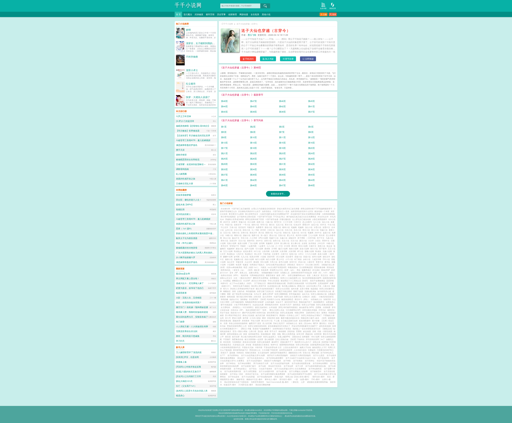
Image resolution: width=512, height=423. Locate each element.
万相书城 (266, 254)
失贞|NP (246, 280)
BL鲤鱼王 (249, 254)
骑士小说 (315, 230)
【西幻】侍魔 (245, 328)
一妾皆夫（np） (238, 270)
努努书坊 (251, 240)
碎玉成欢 (316, 270)
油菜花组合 (266, 211)
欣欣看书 (289, 256)
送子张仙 (253, 368)
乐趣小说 (283, 238)
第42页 (282, 106)
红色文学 (297, 224)
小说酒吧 (230, 264)
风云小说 (227, 238)
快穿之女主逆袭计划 (292, 296)
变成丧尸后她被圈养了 (262, 328)
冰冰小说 (237, 230)
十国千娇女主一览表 (281, 211)
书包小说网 (255, 320)
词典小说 (235, 232)
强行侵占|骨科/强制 (244, 296)
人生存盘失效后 (300, 350)
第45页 (311, 101)
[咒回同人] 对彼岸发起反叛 (188, 366)
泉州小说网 (316, 256)
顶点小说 (325, 222)
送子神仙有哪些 (245, 363)
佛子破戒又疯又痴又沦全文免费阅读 (301, 216)
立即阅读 (309, 58)
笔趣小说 (323, 230)
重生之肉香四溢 (288, 334)
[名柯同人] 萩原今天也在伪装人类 (191, 390)
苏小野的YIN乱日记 (233, 315)
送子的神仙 (310, 360)
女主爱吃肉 (225, 307)
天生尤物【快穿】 (312, 264)
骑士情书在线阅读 (228, 216)
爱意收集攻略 (319, 267)
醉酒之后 (301, 286)
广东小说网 (253, 243)
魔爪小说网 (283, 248)
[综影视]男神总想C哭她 (319, 344)
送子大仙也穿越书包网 (280, 363)
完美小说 (282, 235)
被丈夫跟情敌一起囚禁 (254, 339)
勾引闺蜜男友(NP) (293, 310)
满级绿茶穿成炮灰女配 (276, 283)
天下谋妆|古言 (260, 283)
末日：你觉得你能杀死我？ (189, 302)
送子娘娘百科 (316, 371)
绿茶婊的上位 (316, 299)
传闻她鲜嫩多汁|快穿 (270, 272)
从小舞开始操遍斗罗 (185, 257)
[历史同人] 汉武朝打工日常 (188, 376)
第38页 (282, 111)
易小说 (261, 232)
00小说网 (251, 222)
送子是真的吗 (324, 358)
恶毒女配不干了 (286, 342)
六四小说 (271, 230)
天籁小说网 (327, 251)
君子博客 (301, 238)
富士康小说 (285, 243)
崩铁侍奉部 (181, 154)
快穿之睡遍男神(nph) (296, 275)
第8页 (311, 131)
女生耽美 (255, 14)
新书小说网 (283, 262)
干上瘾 (276, 320)
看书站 (327, 262)
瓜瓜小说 (279, 224)
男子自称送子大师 (261, 363)
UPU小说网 (263, 238)
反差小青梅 (304, 288)
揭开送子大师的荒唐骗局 (278, 355)
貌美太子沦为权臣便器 (186, 238)
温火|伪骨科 (267, 296)
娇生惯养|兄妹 (273, 312)
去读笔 (304, 243)
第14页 (253, 142)
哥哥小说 (264, 224)
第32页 (311, 163)
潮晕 (229, 294)
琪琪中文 (325, 240)
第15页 (282, 142)
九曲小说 (329, 238)
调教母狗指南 (182, 169)
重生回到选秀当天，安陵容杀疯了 (192, 316)
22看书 (234, 222)
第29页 (224, 163)
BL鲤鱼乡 (238, 251)
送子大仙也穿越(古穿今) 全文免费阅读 (290, 368)
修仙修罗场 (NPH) (306, 307)
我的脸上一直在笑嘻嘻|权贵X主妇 (306, 328)
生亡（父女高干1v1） (186, 385)
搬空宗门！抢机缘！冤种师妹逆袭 (192, 307)
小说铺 (263, 256)
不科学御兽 (192, 56)
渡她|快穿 (237, 320)
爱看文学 (306, 224)
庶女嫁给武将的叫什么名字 (249, 211)
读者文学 (237, 224)
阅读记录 (332, 8)
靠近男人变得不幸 (258, 286)
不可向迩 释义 (279, 216)
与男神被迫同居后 (257, 275)
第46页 (282, 101)
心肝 (303, 382)
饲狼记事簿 (299, 312)
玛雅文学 (251, 227)
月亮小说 (273, 262)
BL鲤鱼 (318, 251)
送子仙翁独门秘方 (249, 366)
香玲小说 (224, 240)
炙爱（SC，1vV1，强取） (324, 272)
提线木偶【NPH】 (184, 204)
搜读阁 (256, 262)
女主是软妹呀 (263, 352)
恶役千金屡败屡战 (317, 280)
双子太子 (273, 331)
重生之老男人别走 (276, 310)
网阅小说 (238, 235)
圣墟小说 (298, 256)
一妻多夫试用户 (245, 278)
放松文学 (326, 256)
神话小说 (246, 230)
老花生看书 (247, 251)
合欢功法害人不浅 (313, 286)
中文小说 (331, 224)
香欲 (298, 270)
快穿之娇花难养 (263, 342)
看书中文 (278, 222)
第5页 (224, 131)
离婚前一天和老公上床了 (289, 315)
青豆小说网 (303, 246)
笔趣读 (245, 264)
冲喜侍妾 (258, 347)
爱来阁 (267, 248)
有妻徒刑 (311, 350)
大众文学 (248, 262)
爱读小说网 (236, 318)
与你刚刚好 (236, 342)
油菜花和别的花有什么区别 (302, 211)
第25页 (224, 158)
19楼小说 (229, 235)
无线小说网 (231, 243)
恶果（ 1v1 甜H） (184, 228)
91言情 (287, 246)
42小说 (303, 232)
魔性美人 (323, 323)
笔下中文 (320, 238)
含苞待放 (291, 331)
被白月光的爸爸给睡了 (265, 288)
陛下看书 (323, 248)
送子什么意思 (319, 355)
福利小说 (255, 224)
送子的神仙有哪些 (321, 363)
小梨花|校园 (327, 331)
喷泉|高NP (325, 270)
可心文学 (224, 227)
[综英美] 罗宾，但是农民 (187, 357)
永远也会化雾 (258, 304)
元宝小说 (227, 232)
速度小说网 (242, 243)
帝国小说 (229, 224)
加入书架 (269, 58)
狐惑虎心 (180, 395)
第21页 (224, 153)
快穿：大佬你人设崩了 (198, 97)
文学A (276, 243)
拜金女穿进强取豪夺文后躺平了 (305, 326)
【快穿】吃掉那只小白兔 (270, 299)
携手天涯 (180, 149)
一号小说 (246, 224)
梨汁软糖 (315, 320)
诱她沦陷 (309, 334)
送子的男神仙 (233, 355)
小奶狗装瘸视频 (328, 214)
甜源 (245, 334)
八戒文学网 (316, 259)
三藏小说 (269, 222)
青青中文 (319, 262)
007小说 (257, 251)
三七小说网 (313, 235)
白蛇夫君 (257, 296)
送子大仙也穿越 (249, 376)
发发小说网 (304, 248)
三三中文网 (287, 222)
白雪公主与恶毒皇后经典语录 (263, 208)
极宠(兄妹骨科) (261, 307)
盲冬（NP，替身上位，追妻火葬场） (245, 272)
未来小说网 (322, 254)
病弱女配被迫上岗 (234, 334)
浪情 (234, 291)
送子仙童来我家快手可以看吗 (300, 374)
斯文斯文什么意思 (236, 214)
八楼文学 (310, 262)
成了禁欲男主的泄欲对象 (242, 294)
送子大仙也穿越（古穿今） (248, 23)
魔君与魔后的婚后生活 (290, 318)
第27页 (282, 158)
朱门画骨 (180, 321)
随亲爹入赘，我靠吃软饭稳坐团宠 (192, 312)
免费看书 (259, 227)
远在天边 (305, 294)
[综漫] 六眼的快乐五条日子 (188, 371)
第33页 (224, 169)
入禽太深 (315, 275)
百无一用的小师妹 (240, 331)
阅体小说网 (293, 248)
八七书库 (253, 238)
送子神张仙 (231, 363)
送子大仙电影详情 (267, 371)
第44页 (224, 106)
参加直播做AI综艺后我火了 (279, 326)
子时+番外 (315, 379)
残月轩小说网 (301, 235)
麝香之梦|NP (268, 294)
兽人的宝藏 (267, 323)
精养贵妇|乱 (226, 270)
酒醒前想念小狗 (294, 352)
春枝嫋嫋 (282, 331)
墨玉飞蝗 (252, 34)
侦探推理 (232, 14)
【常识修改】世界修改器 (187, 130)
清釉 (279, 334)
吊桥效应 (240, 352)
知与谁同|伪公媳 (324, 291)
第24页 (311, 153)
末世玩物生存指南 (309, 310)
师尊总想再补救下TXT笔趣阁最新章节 (316, 208)
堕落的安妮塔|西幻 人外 (237, 326)
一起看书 (261, 246)
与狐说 (263, 267)
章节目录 (289, 58)
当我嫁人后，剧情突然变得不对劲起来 (296, 272)
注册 (325, 14)
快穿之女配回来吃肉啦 (257, 326)
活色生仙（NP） (237, 310)
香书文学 (224, 246)
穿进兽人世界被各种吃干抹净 (242, 288)
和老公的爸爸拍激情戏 (238, 323)
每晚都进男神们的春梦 (254, 302)
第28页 (311, 158)
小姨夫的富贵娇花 (326, 296)
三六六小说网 (310, 254)
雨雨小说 (269, 232)
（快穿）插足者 (253, 270)
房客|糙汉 (291, 264)
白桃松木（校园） (309, 296)
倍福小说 (286, 232)
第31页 (282, 163)
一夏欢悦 (295, 382)
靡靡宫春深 (270, 275)
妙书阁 (236, 256)
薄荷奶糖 (224, 299)
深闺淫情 (327, 299)
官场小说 (306, 352)
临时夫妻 (295, 288)
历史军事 (221, 14)
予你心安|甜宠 (273, 280)
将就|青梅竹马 (272, 315)
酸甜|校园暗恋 (287, 299)
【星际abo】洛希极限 (300, 336)
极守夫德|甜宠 (226, 304)
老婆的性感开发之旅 (185, 178)
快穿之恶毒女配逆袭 (324, 304)
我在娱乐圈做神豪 (262, 384)
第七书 (228, 318)
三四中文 (297, 222)
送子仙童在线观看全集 (301, 363)
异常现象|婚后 (295, 294)
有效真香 (264, 270)
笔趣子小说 (274, 238)
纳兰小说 (314, 248)
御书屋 (245, 318)
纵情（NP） (282, 275)
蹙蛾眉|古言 (237, 280)
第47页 (253, 101)
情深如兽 (330, 267)
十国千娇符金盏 (271, 219)
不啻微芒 (227, 339)
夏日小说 (303, 240)
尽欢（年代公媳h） (185, 242)
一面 (296, 379)
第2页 (253, 126)
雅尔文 (272, 224)
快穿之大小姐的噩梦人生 (290, 278)
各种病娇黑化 (253, 334)
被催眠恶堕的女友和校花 (187, 159)
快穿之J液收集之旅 (319, 294)
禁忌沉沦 (324, 275)
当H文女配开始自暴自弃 (276, 264)
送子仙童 (262, 366)
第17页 (224, 147)
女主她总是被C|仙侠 (289, 320)
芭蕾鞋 (299, 331)
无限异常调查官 (257, 382)
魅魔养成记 (306, 270)
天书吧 (274, 248)
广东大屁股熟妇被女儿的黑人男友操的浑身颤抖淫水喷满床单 (205, 252)
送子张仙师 (289, 366)
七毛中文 (240, 254)
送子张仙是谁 (234, 376)
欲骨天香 (300, 334)
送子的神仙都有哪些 (275, 358)
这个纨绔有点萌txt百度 (246, 216)
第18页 (253, 147)
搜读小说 (268, 227)
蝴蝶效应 (227, 291)
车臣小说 (244, 238)
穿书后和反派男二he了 (315, 339)
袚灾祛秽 (235, 336)
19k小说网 (315, 336)
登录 (334, 14)
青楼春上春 (181, 361)
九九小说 (244, 256)
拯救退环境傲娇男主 (278, 352)
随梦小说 (255, 235)
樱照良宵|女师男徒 (260, 278)
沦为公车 (257, 294)
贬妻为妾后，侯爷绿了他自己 (190, 288)
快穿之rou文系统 (283, 288)
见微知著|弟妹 (310, 291)
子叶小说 (326, 259)
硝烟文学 (292, 238)
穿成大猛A (278, 376)
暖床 (264, 318)
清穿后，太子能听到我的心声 (201, 43)
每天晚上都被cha (289, 286)
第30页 (253, 163)
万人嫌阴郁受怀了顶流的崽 (189, 352)
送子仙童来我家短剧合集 (316, 366)
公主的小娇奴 (255, 318)
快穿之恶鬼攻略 (286, 312)
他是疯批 (314, 288)
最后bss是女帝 (183, 273)
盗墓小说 (326, 232)
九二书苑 (255, 230)
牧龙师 (238, 264)
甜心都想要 (269, 339)
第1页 (224, 126)
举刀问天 (180, 340)
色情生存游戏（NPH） (230, 275)
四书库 (263, 230)
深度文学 (233, 240)
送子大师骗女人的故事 (299, 371)
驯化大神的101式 (184, 381)
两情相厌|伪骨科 (272, 304)
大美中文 (284, 254)
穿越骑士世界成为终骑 (234, 219)
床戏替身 (245, 320)
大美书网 (265, 251)
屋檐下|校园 (298, 291)
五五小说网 (228, 251)
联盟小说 (277, 227)
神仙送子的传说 (275, 366)
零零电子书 (234, 246)
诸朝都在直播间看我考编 (317, 382)
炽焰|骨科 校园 (273, 318)
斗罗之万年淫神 (183, 116)
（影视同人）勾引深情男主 (242, 307)
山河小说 (229, 230)
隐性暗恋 (296, 304)
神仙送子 (241, 358)
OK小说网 (264, 262)
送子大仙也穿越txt (255, 360)
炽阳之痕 (316, 342)
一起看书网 (251, 246)
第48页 (224, 101)
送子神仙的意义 (241, 368)
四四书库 (271, 256)
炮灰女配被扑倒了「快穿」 (257, 310)
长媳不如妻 (278, 296)
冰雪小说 (317, 227)
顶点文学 (230, 262)
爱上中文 (290, 235)
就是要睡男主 (319, 302)
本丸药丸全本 (323, 216)
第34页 (253, 169)
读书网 (262, 243)
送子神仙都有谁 (316, 368)
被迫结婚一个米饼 (321, 211)
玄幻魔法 (187, 14)
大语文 (318, 240)
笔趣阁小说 (238, 259)
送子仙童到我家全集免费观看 (273, 374)
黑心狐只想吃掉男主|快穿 (251, 336)
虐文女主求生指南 (258, 280)
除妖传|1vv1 (236, 312)
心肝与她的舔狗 (237, 302)
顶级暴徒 (244, 299)
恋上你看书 (307, 222)
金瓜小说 (315, 224)
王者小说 (233, 227)
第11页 (282, 137)
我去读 (329, 246)
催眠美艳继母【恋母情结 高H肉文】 (193, 125)
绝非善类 (227, 342)
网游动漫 (243, 14)
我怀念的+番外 (318, 376)
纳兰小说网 (260, 259)
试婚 (319, 331)
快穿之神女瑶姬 (302, 344)
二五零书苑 (311, 238)
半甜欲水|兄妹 (248, 347)
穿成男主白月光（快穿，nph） (282, 270)
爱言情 (294, 246)
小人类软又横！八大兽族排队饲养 (192, 326)
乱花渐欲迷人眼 (274, 286)
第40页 (224, 111)
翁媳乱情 (180, 209)
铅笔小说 (293, 254)
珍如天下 (279, 302)
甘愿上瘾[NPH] (284, 336)
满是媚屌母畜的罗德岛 (186, 145)
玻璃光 (324, 312)
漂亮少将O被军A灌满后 (288, 307)
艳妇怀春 (244, 275)
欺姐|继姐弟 (266, 334)
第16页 (311, 142)
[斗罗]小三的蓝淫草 (185, 121)
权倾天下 (224, 352)
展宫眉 (228, 336)
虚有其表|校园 (325, 326)
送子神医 (287, 360)
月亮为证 (322, 310)
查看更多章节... (278, 193)
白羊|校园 (273, 307)
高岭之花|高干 (279, 323)
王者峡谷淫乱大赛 (184, 183)
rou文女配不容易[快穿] (277, 267)
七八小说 (317, 222)
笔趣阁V (269, 243)
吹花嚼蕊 (227, 280)
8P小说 (300, 251)
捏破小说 (246, 235)
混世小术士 (192, 70)
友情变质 (318, 334)
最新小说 (229, 259)
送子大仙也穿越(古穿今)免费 (253, 355)
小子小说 (289, 259)
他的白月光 (234, 299)
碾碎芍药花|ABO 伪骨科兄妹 (254, 312)
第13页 (224, 142)
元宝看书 (275, 254)
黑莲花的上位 (255, 350)
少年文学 (321, 243)
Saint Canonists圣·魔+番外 (277, 382)
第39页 (253, 111)
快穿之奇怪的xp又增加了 (311, 315)
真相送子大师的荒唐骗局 (301, 355)
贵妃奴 (260, 331)
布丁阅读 (298, 259)
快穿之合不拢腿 (308, 304)
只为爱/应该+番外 (245, 384)
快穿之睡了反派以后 (265, 291)
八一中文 (279, 246)
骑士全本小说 (267, 320)
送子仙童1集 (282, 371)
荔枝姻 (232, 352)
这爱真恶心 (330, 302)
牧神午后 (274, 344)
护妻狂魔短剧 (285, 219)
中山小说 (278, 232)
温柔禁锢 (330, 280)
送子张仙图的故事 (265, 376)
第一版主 (264, 235)
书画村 (243, 246)
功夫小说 (288, 230)
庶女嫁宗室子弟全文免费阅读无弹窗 (305, 214)
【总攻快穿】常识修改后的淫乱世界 (193, 135)
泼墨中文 (326, 227)
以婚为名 (241, 291)
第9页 (224, 137)
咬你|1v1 (300, 264)
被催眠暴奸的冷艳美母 (186, 247)
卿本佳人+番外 (271, 379)
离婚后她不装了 (305, 302)
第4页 (311, 126)
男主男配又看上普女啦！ (187, 278)
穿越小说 (242, 222)
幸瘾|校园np (293, 267)
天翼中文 (312, 246)
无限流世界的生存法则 (186, 331)
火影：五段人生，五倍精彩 (189, 297)
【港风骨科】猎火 (312, 312)
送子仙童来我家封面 (233, 371)
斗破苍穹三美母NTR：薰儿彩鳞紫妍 (193, 140)
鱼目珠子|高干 (286, 304)
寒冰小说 (288, 224)
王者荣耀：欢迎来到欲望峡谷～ (191, 164)
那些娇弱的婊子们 (240, 350)
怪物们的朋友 (250, 352)
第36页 (311, 169)
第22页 (253, 153)
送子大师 (299, 366)
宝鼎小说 (295, 232)
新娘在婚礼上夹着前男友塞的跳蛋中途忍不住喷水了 (200, 233)
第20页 (311, 147)
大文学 (311, 240)
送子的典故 (298, 360)
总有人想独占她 (281, 339)
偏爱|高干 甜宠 (255, 323)
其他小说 (266, 14)
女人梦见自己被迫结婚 (301, 219)
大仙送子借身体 (266, 368)
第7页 (282, 131)
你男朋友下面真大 (257, 264)
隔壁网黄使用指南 (286, 344)
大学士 (301, 254)
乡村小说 (306, 259)
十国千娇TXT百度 (264, 216)
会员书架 (323, 8)
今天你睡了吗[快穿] (270, 350)
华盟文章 (239, 262)
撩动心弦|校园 (248, 315)
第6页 (253, 131)
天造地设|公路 (238, 344)
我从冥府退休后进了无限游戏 (236, 382)
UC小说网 (280, 256)
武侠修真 (199, 14)
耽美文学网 (254, 256)
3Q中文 (323, 224)
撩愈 (274, 334)
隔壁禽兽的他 (237, 339)
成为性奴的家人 (183, 214)
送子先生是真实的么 (256, 358)
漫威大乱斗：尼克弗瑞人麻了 (190, 283)
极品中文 (235, 238)
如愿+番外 (304, 379)
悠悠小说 (321, 246)
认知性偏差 (269, 302)
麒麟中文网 (228, 256)
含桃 (314, 331)
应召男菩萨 (253, 299)
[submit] (265, 5)
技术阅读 (312, 243)
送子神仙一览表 (237, 374)
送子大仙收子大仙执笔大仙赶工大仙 (301, 358)
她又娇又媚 (260, 315)
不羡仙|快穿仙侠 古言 (273, 347)
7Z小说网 (259, 248)
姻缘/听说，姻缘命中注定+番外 (249, 379)
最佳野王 (275, 342)
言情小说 (244, 232)
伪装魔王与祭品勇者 (283, 291)
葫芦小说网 (249, 248)
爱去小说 (273, 235)
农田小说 (268, 240)
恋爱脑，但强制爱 (322, 307)
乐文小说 (242, 240)
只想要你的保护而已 (325, 350)
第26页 (253, 158)
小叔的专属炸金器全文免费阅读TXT (274, 214)
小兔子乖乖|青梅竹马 (242, 304)
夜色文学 (253, 232)
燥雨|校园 (231, 296)
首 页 (178, 14)
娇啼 (188, 29)
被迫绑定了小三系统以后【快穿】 (295, 280)
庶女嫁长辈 (225, 208)
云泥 (235, 278)
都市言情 (210, 14)
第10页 (253, 137)
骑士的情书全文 (251, 214)
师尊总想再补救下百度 (254, 219)
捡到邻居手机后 (291, 302)
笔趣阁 (294, 227)
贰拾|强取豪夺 (305, 320)
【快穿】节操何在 (297, 339)
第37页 (311, 111)
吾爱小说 (260, 222)
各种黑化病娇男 (285, 350)
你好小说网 (249, 259)
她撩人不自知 (305, 347)
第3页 (282, 126)
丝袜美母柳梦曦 (183, 194)
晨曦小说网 (309, 251)
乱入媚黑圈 (181, 173)
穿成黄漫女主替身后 (261, 344)
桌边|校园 (307, 331)
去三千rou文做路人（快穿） (241, 283)
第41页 (311, 106)
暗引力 (226, 288)
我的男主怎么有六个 (303, 342)
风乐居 (322, 235)
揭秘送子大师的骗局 (273, 360)
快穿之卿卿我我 (281, 294)
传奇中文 (293, 262)
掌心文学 (258, 254)
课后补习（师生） (302, 299)
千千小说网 (188, 5)
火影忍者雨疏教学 (319, 219)
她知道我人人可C (319, 347)
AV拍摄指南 (251, 291)
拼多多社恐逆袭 (249, 342)
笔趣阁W (230, 248)
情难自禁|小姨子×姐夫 (310, 318)
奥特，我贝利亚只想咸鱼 (187, 336)
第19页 (282, 147)
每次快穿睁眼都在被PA (311, 278)
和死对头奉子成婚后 (241, 286)
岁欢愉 (248, 344)
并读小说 (302, 262)
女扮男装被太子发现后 (282, 328)
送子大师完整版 (250, 371)
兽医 (309, 275)
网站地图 (315, 352)
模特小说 (286, 227)
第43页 (253, 106)
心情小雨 (252, 331)
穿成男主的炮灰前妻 (295, 283)
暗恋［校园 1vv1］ (251, 267)
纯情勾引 (224, 283)
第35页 (282, 169)
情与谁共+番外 (285, 379)
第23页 (282, 153)
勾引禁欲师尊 (311, 283)
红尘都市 (191, 83)
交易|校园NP (323, 283)
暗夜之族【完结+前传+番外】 (297, 376)
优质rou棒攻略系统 (234, 267)
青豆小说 (306, 230)
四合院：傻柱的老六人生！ (189, 199)
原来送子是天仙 (252, 374)
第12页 (311, 137)
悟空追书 (242, 227)
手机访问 (249, 58)
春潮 (266, 331)
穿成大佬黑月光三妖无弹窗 (288, 208)
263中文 (226, 222)
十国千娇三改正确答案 (240, 208)
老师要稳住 (274, 278)
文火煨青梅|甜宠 (306, 267)
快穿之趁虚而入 (269, 336)
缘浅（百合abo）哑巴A (308, 323)
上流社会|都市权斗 (290, 347)
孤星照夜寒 (181, 292)
